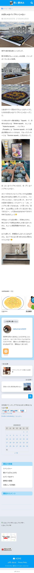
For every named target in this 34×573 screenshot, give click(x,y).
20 (17, 442)
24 (7, 446)
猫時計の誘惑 (7, 481)
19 (13, 442)
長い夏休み (19, 2)
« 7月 (16, 453)
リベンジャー (7, 468)
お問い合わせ (12, 562)
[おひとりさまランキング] (6, 549)
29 (24, 446)
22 (24, 442)
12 (13, 439)
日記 (11, 291)
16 (27, 439)
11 (10, 439)
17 (7, 442)
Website (6, 355)
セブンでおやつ (8, 477)
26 (13, 446)
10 (7, 439)
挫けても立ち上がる (10, 472)
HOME (18, 558)
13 (17, 439)
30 (27, 446)
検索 (30, 396)
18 (10, 442)
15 (24, 439)
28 (20, 446)
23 (27, 442)
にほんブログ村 (7, 413)
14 (20, 439)
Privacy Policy (22, 562)
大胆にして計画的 (9, 485)
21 (20, 442)
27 (17, 446)
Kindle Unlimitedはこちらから (12, 416)
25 (10, 446)
